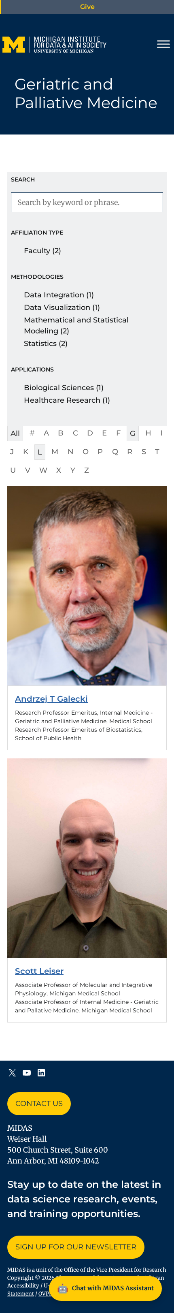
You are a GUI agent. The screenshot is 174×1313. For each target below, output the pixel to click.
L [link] (40, 452)
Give (87, 7)
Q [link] (115, 451)
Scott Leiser (39, 971)
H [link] (148, 433)
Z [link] (86, 470)
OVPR (45, 1293)
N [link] (71, 451)
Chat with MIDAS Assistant (105, 1288)
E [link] (104, 433)
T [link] (157, 451)
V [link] (27, 470)
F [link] (118, 433)
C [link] (75, 433)
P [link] (100, 451)
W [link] (43, 470)
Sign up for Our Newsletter (75, 1247)
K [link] (25, 451)
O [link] (86, 451)
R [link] (129, 451)
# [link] (32, 433)
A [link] (46, 433)
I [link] (161, 433)
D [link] (90, 433)
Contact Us (39, 1103)
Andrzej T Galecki (51, 699)
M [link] (54, 451)
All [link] (15, 433)
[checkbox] (87, 251)
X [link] (58, 470)
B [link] (61, 433)
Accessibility (23, 1285)
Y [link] (72, 470)
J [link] (12, 451)
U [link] (13, 470)
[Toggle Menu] (163, 44)
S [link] (144, 451)
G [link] (133, 433)
